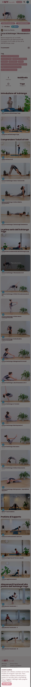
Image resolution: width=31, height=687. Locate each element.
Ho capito (6, 684)
